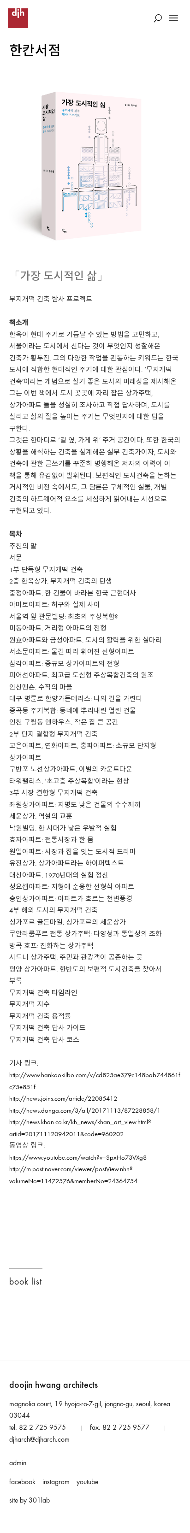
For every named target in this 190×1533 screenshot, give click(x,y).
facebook (22, 1482)
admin (17, 1463)
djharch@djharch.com (39, 1440)
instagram (56, 1482)
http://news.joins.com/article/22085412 (63, 1099)
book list (25, 1282)
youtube (87, 1482)
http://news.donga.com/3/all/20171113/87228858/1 (84, 1111)
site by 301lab (29, 1500)
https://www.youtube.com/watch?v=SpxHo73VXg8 (78, 1158)
